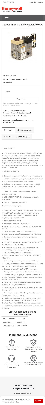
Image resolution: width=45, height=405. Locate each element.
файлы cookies (19, 399)
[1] (4, 71)
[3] (9, 71)
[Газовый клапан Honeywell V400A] (22, 47)
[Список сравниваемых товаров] (39, 10)
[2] (7, 71)
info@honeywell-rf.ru (23, 388)
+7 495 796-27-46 (8, 2)
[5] (13, 71)
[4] (11, 71)
